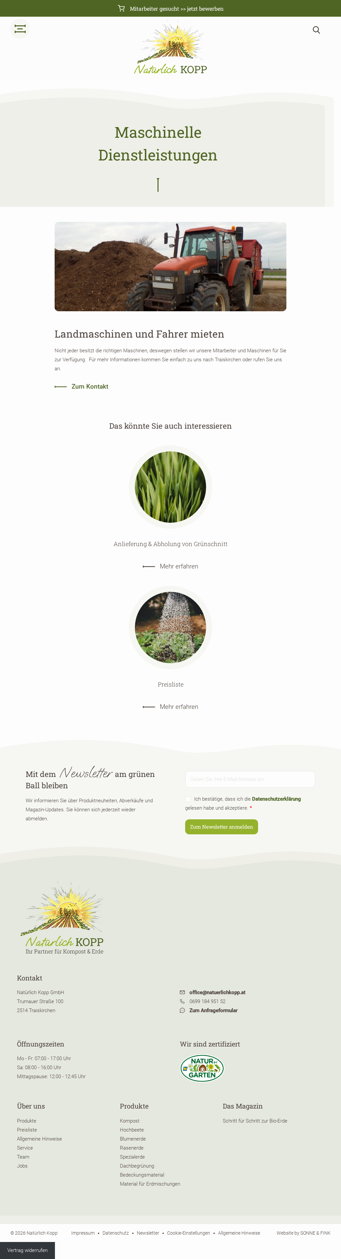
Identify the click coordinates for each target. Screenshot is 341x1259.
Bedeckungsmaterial (142, 1175)
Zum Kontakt (89, 386)
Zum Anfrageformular (212, 1010)
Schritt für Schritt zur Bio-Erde (255, 1121)
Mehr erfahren (178, 566)
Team (23, 1157)
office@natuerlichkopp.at (216, 992)
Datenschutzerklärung (276, 799)
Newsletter (148, 1232)
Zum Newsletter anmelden (221, 826)
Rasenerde (132, 1148)
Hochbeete (132, 1130)
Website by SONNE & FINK (304, 1232)
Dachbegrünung (137, 1166)
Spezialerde (132, 1157)
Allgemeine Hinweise (39, 1139)
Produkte (26, 1121)
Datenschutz (116, 1232)
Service (25, 1148)
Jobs (22, 1166)
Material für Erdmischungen (150, 1184)
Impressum (83, 1232)
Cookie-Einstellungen (188, 1232)
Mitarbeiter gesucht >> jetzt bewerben (176, 8)
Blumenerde (133, 1139)
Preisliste (27, 1130)
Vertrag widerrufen (27, 1250)
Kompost (130, 1121)
